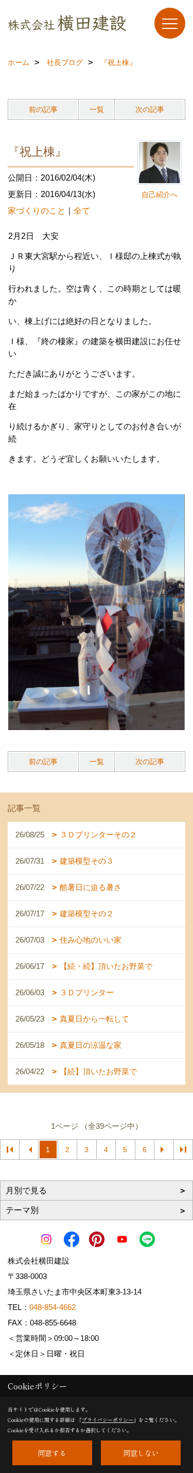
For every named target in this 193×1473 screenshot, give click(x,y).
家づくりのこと (36, 210)
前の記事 (43, 109)
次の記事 (149, 109)
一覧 (97, 109)
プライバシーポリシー (107, 1419)
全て (82, 210)
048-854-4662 (52, 1307)
